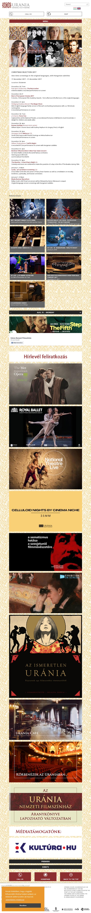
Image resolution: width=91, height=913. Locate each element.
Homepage (45, 879)
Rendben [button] (23, 905)
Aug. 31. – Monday (45, 312)
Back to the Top (71, 879)
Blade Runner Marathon (20, 179)
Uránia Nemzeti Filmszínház (21, 338)
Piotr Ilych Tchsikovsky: (25, 88)
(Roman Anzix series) (30, 125)
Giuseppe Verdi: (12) (21, 133)
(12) (24, 170)
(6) (36, 162)
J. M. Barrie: (18, 116)
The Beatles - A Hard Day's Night (23, 162)
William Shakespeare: (23, 143)
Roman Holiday (17, 125)
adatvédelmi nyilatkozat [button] (15, 900)
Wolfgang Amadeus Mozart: (26, 104)
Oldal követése (18, 343)
